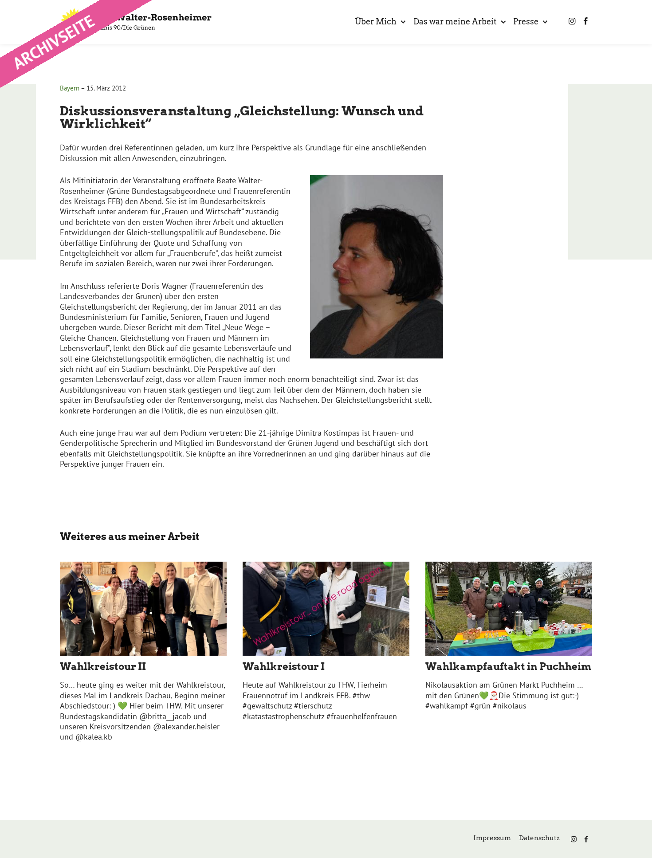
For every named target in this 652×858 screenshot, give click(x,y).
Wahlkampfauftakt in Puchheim (508, 666)
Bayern (69, 88)
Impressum (492, 838)
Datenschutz (539, 838)
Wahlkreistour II (103, 666)
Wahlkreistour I (284, 666)
